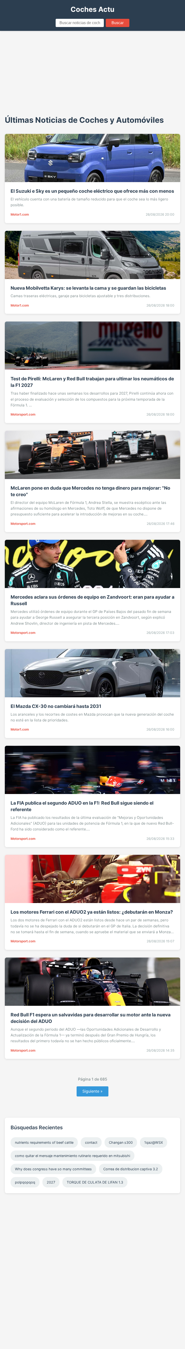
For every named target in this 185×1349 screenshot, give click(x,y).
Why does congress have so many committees (53, 1169)
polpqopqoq (25, 1182)
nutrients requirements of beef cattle (44, 1142)
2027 (51, 1182)
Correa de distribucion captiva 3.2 (130, 1169)
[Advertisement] (92, 72)
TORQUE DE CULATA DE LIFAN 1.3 (95, 1182)
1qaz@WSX (153, 1142)
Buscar (118, 23)
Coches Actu (92, 9)
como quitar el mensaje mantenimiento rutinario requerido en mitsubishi (72, 1156)
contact (91, 1142)
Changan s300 (121, 1142)
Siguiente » (92, 1091)
